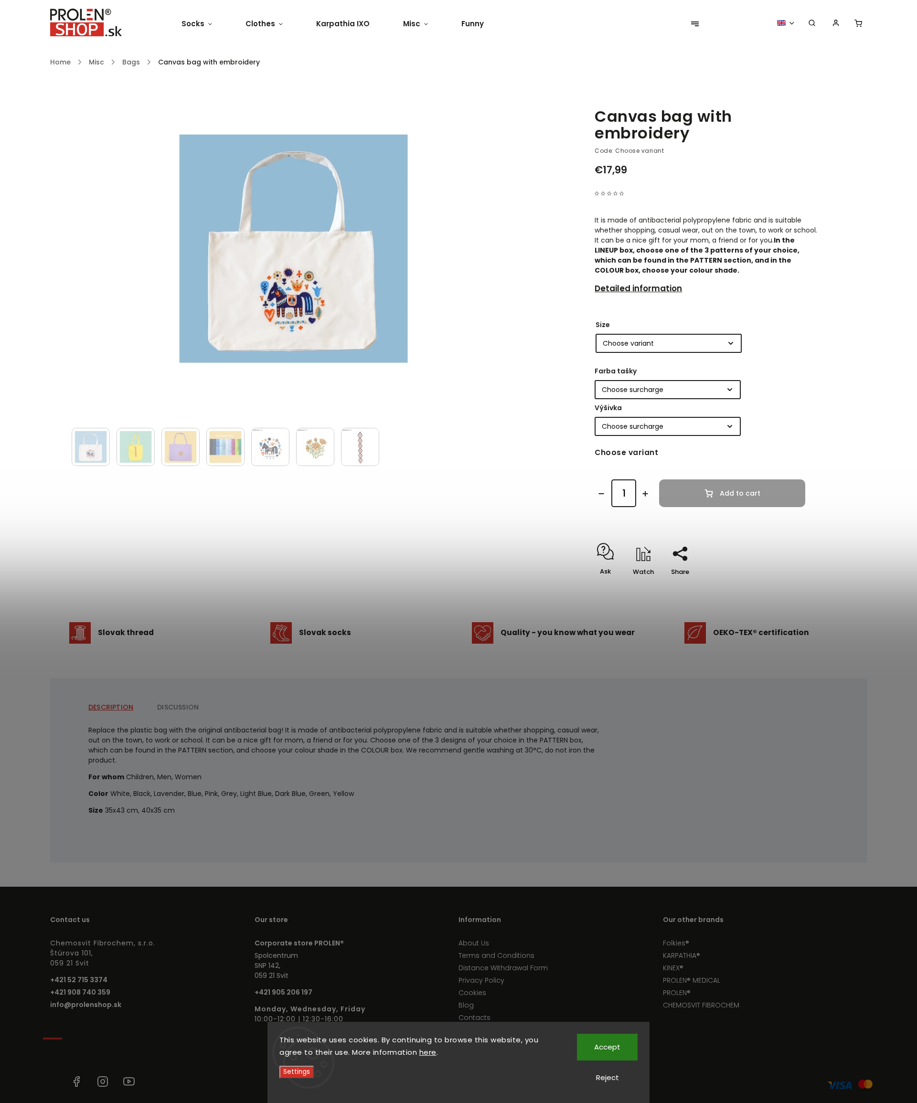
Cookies (472, 992)
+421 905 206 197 (283, 992)
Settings (296, 1071)
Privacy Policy (481, 980)
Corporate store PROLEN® (299, 943)
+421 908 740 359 (80, 992)
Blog (466, 1005)
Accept (607, 1047)
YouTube (129, 1081)
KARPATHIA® (681, 955)
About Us (473, 943)
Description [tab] (110, 707)
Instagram (103, 1081)
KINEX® (673, 968)
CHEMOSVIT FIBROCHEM (701, 1005)
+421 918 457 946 (50, 1081)
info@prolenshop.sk (85, 1004)
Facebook (76, 1081)
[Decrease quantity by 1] (601, 493)
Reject (607, 1077)
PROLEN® (677, 992)
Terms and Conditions (496, 955)
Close (787, 588)
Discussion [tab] (178, 707)
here (428, 1052)
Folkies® (676, 943)
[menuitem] (205, 24)
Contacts (474, 1017)
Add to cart (740, 493)
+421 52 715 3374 (78, 980)
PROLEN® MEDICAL (691, 980)
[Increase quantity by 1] (645, 493)
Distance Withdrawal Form (503, 968)
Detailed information (638, 288)
